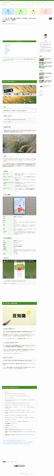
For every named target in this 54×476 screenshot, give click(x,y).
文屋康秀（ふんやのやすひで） (18, 222)
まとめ (6, 54)
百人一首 (4, 21)
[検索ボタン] (51, 2)
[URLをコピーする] (24, 466)
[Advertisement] (19, 32)
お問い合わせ (21, 473)
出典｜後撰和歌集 (7, 50)
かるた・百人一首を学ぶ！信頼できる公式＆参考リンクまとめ (47, 86)
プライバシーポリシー (27, 473)
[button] (15, 466)
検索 (50, 18)
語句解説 (6, 48)
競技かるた (41, 95)
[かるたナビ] (6, 2)
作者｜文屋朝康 (7, 49)
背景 (5, 47)
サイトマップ (32, 473)
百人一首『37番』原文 (8, 43)
